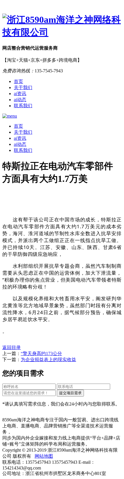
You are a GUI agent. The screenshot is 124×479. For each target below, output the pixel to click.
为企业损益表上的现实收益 (48, 359)
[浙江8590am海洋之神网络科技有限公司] (62, 26)
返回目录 (11, 347)
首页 (18, 81)
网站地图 (44, 456)
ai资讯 (20, 93)
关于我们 (23, 87)
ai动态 (20, 99)
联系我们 (23, 105)
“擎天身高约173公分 (41, 353)
